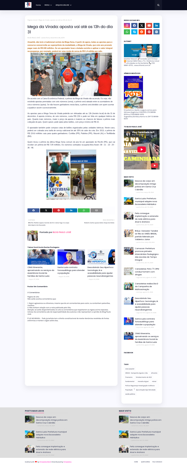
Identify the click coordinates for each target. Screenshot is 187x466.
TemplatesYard (45, 462)
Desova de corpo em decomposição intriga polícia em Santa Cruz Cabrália (145, 185)
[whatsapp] (127, 31)
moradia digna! (143, 381)
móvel (154, 381)
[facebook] (134, 25)
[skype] (134, 31)
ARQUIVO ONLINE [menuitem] (62, 5)
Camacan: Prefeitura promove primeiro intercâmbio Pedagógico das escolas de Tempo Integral (147, 254)
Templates (67, 462)
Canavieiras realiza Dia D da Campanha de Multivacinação (146, 286)
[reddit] (142, 31)
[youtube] (149, 25)
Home (136, 462)
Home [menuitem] (38, 5)
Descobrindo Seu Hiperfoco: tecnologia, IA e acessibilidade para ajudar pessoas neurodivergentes (101, 271)
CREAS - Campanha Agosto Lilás (136, 373)
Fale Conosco (157, 462)
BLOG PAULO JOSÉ (33, 38)
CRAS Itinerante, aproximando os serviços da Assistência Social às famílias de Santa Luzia (40, 271)
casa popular (129, 369)
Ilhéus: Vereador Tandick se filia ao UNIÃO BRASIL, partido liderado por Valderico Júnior (146, 235)
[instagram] (127, 25)
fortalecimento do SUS (144, 377)
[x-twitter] (142, 25)
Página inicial (32, 20)
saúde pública (130, 394)
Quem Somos (145, 462)
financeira (128, 377)
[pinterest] (149, 31)
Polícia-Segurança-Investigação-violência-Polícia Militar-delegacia (140, 386)
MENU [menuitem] (47, 5)
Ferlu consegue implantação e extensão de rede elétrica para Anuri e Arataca (147, 217)
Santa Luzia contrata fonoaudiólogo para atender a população (71, 270)
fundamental (129, 381)
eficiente (154, 373)
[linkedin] (156, 25)
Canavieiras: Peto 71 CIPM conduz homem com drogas (147, 271)
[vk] (156, 31)
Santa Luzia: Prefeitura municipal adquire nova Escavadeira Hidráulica (146, 201)
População (129, 390)
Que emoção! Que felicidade (145, 390)
